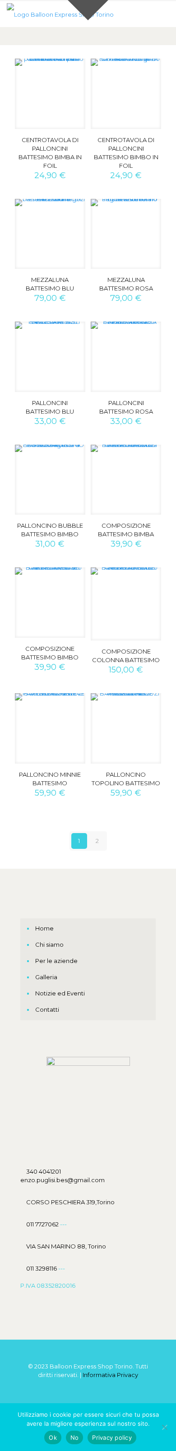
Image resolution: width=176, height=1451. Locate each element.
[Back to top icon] (88, 1357)
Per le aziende (56, 960)
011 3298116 (41, 1268)
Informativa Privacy (110, 1374)
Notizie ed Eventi (60, 993)
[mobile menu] (163, 13)
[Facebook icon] (78, 1387)
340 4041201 (43, 1171)
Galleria (46, 977)
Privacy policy (112, 1437)
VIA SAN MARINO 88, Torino (66, 1246)
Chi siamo (49, 944)
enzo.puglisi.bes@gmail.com (62, 1180)
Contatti (47, 1009)
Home (44, 928)
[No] (164, 1427)
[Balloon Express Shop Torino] (60, 13)
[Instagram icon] (97, 1387)
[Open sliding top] (88, 10)
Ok (53, 1437)
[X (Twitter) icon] (88, 1387)
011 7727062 (43, 1224)
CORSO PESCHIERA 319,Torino (70, 1202)
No (74, 1437)
